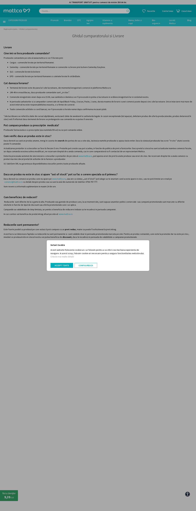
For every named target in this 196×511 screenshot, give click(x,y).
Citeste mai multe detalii (62, 256)
